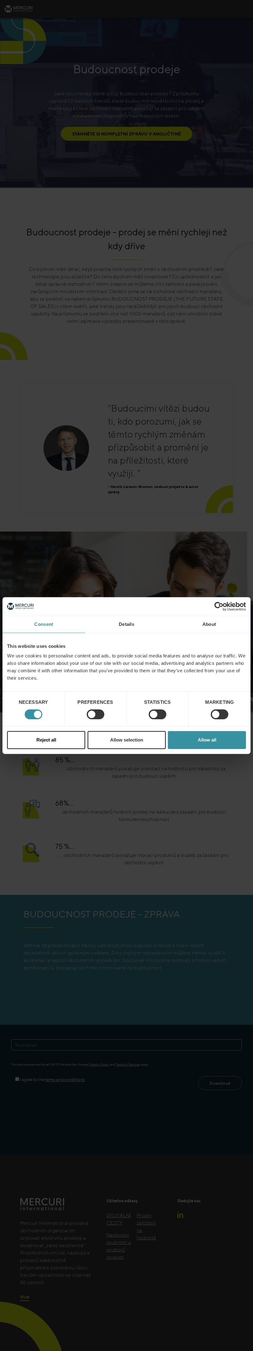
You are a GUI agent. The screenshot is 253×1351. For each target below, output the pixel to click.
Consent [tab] (43, 624)
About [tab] (209, 624)
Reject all (46, 739)
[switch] (95, 714)
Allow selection (126, 739)
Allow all (207, 739)
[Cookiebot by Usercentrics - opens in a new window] (219, 606)
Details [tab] (126, 624)
